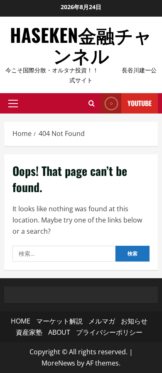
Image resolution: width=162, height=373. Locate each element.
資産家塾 (29, 332)
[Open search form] (91, 103)
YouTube (140, 103)
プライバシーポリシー (109, 332)
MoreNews (58, 363)
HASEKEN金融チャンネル (81, 44)
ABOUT (59, 332)
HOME (20, 321)
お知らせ (134, 321)
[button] (13, 103)
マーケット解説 (59, 321)
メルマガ (101, 321)
